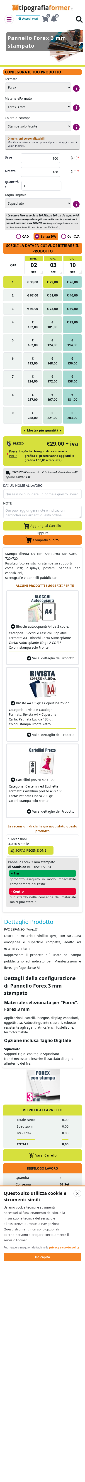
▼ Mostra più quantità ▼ (42, 430)
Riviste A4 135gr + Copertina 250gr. (42, 703)
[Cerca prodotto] (79, 19)
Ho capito (42, 1257)
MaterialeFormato (18, 98)
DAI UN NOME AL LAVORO (23, 485)
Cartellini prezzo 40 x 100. (35, 779)
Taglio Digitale (16, 195)
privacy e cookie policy (64, 1247)
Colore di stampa (18, 118)
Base (8, 157)
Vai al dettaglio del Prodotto (53, 658)
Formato (11, 79)
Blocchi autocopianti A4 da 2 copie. (42, 626)
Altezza (10, 171)
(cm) (74, 157)
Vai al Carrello (45, 1155)
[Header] (9, 19)
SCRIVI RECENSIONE (30, 850)
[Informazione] (76, 88)
